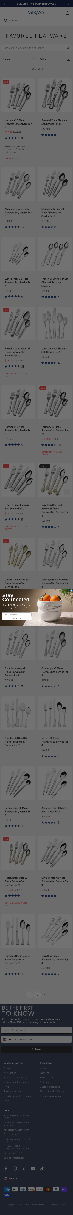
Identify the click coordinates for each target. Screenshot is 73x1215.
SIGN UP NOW (17, 618)
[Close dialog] (72, 591)
